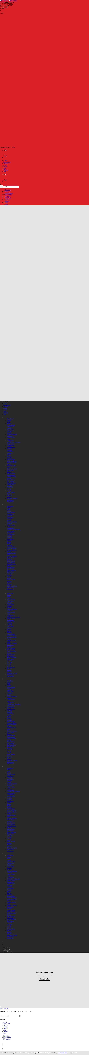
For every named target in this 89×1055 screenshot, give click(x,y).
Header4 (9, 448)
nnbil (8, 467)
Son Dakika (10, 481)
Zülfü (6, 191)
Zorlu (6, 202)
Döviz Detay (10, 429)
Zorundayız (8, 197)
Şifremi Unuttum (11, 476)
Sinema (9, 478)
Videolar (6, 950)
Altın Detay (10, 419)
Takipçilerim (10, 484)
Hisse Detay (10, 451)
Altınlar (9, 420)
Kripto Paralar (11, 459)
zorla (6, 204)
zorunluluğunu (9, 193)
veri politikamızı (62, 1053)
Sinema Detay (11, 479)
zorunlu (7, 196)
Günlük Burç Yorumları (13, 442)
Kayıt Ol (9, 458)
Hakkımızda (10, 445)
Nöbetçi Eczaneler (12, 469)
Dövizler (9, 431)
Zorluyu (7, 199)
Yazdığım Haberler (12, 498)
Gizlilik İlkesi (10, 440)
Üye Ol (9, 489)
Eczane (9, 433)
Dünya (5, 165)
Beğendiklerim (11, 425)
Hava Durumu (11, 447)
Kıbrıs (5, 160)
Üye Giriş (9, 486)
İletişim (9, 454)
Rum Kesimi (6, 162)
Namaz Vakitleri (11, 465)
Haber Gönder (11, 444)
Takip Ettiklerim (11, 483)
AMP (8, 422)
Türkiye (5, 163)
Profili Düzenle (11, 473)
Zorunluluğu (8, 194)
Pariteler (9, 472)
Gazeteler (9, 436)
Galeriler (6, 947)
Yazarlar (9, 494)
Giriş (8, 439)
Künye (9, 464)
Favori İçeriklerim (12, 434)
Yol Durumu (10, 500)
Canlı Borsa (10, 426)
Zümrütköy (8, 190)
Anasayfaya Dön (44, 979)
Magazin (5, 169)
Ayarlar (9, 423)
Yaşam (5, 166)
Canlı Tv (9, 428)
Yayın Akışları (11, 492)
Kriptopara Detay (12, 461)
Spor (4, 168)
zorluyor (7, 201)
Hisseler (9, 453)
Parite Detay (10, 470)
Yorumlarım (10, 501)
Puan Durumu (11, 475)
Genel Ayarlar (11, 437)
